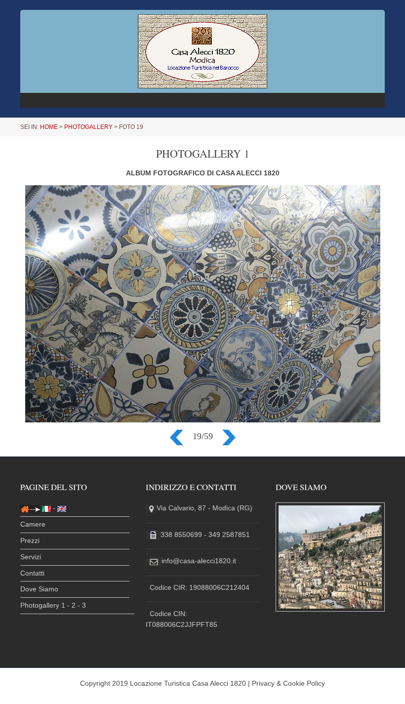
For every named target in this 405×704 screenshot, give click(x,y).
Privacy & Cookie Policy (288, 683)
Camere (32, 524)
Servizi (30, 557)
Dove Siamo (39, 589)
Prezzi (30, 540)
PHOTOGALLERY (88, 127)
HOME (49, 127)
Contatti (32, 573)
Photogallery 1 (42, 605)
